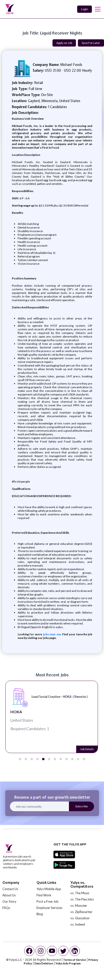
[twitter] (63, 951)
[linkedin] (75, 951)
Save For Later (91, 43)
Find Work (44, 895)
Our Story (9, 901)
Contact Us (10, 889)
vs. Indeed (77, 924)
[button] (20, 759)
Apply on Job (64, 43)
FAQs (6, 908)
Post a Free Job (48, 901)
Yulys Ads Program (68, 963)
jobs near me (51, 634)
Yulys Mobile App (49, 889)
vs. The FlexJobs (82, 899)
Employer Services (49, 908)
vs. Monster (78, 905)
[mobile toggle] (98, 9)
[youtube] (52, 951)
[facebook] (29, 951)
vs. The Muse (79, 893)
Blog (40, 914)
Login (84, 9)
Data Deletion (43, 963)
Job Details (87, 749)
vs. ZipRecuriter (81, 912)
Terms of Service (74, 960)
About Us (9, 895)
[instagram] (41, 951)
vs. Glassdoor (80, 918)
